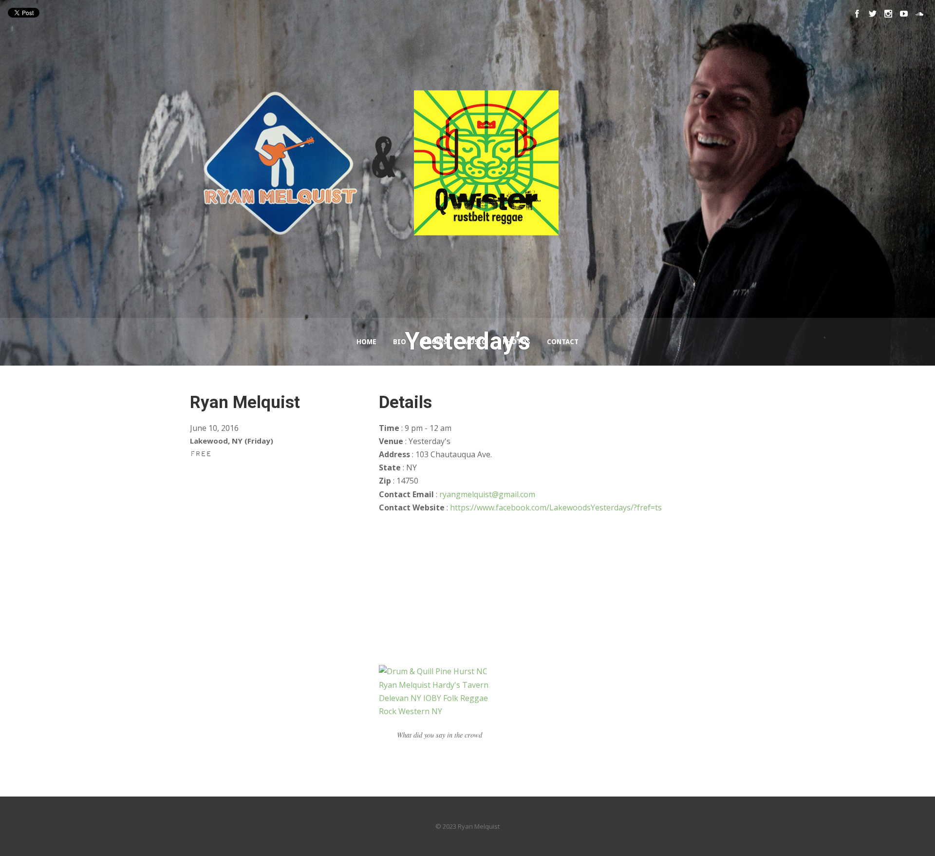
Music (475, 342)
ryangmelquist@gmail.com (487, 494)
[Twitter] (873, 14)
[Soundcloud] (919, 14)
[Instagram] (888, 14)
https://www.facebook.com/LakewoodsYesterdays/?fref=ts (556, 507)
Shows (435, 342)
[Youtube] (904, 14)
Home (366, 342)
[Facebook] (857, 14)
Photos (516, 342)
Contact (563, 342)
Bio (399, 342)
